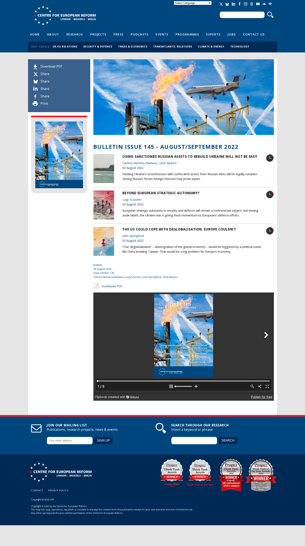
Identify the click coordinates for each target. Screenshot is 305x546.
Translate (193, 6)
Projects (98, 34)
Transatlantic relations (172, 46)
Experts (213, 34)
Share (44, 74)
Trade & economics (132, 46)
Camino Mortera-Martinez (139, 163)
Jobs (231, 34)
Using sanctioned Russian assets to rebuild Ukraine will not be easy (189, 156)
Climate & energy (211, 46)
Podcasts (140, 34)
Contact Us (254, 34)
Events (162, 34)
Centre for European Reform (64, 15)
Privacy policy (58, 490)
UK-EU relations (65, 46)
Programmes (187, 34)
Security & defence (97, 46)
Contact (37, 490)
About (53, 34)
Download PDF (51, 66)
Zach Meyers (168, 163)
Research (74, 34)
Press (118, 34)
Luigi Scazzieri (131, 199)
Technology (239, 46)
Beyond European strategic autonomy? (161, 193)
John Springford (133, 236)
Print (44, 103)
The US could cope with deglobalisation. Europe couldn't (179, 229)
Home (35, 34)
